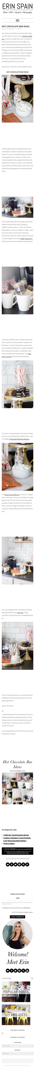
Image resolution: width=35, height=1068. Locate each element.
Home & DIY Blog (5, 904)
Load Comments (17, 917)
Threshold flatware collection (19, 439)
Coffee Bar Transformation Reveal (16, 835)
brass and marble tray (12, 494)
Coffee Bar (9, 902)
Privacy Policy (26, 1065)
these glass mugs (26, 238)
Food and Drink (20, 902)
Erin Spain (17, 8)
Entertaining (14, 902)
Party (10, 904)
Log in (20, 1065)
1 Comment (19, 28)
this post (20, 612)
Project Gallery (9, 843)
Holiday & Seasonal (28, 902)
